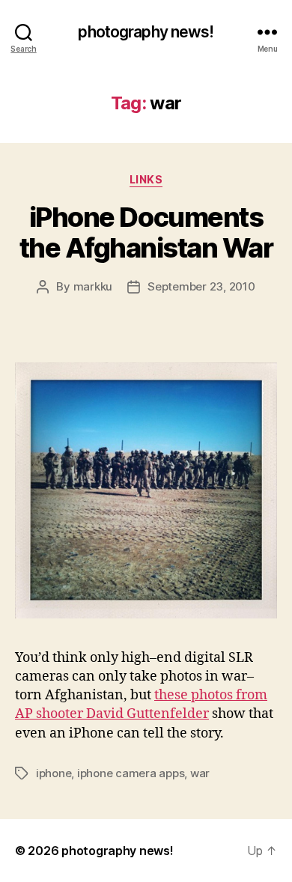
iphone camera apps (130, 773)
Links (146, 179)
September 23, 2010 (201, 286)
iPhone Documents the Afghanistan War (146, 232)
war (200, 773)
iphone (53, 773)
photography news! (145, 32)
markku (92, 286)
